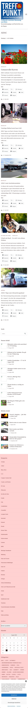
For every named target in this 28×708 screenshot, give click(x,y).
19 (10, 647)
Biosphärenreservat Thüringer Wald (11, 662)
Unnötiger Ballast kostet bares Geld (11, 128)
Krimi (3, 674)
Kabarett (3, 522)
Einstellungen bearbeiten (14, 702)
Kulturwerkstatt (4, 538)
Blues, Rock (3, 469)
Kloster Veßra (4, 530)
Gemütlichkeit (4, 506)
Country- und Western (6, 482)
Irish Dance (5, 669)
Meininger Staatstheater (6, 550)
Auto (6, 660)
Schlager (3, 578)
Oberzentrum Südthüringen (7, 562)
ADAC (2, 660)
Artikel (3, 290)
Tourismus (3, 603)
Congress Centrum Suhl (6, 478)
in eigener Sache (4, 514)
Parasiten (11, 676)
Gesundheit (3, 510)
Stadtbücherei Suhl (5, 598)
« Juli (4, 635)
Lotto (19, 674)
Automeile (12, 660)
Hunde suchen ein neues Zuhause (18, 422)
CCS (2, 473)
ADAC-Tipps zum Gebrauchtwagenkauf (12, 293)
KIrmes (4, 672)
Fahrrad (13, 665)
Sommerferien (21, 679)
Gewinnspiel (5, 667)
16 (25, 645)
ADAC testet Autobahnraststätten (10, 183)
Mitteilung (3, 554)
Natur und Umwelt (5, 558)
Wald (2, 611)
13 (14, 645)
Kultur (8, 674)
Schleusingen (5, 679)
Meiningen (4, 676)
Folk (2, 502)
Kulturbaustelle (4, 534)
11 (6, 645)
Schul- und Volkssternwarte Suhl (8, 586)
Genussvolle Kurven (9, 69)
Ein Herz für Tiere (6, 235)
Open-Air (3, 566)
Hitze (11, 667)
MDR (2, 546)
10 (2, 645)
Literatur (3, 542)
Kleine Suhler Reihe (18, 672)
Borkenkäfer (5, 665)
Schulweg (13, 679)
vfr (1, 99)
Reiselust (3, 66)
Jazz (11, 669)
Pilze (17, 676)
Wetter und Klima (5, 615)
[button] (26, 681)
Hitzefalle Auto (19, 667)
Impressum (19, 706)
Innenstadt (3, 518)
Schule (2, 590)
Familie (2, 498)
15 (21, 645)
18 (6, 647)
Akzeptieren (14, 695)
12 (10, 645)
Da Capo (3, 486)
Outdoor (3, 570)
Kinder (22, 669)
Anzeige (3, 461)
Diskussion (3, 490)
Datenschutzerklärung (11, 706)
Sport (2, 594)
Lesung (14, 674)
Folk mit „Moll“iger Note (13, 376)
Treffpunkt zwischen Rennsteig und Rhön (11, 21)
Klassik (2, 526)
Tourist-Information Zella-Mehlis (8, 607)
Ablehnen (14, 698)
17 (2, 647)
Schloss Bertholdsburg (6, 582)
